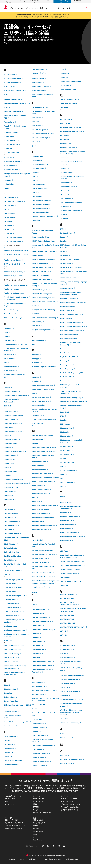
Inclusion (36, 828)
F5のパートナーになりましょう (15, 826)
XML (68, 737)
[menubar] (45, 1)
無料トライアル (10, 798)
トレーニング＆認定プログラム (43, 813)
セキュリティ (40, 73)
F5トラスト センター (39, 823)
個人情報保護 (32, 859)
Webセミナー (37, 810)
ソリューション (10, 804)
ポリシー (22, 859)
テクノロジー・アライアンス (14, 823)
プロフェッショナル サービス (70, 804)
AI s (11, 152)
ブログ (35, 834)
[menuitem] (9, 1)
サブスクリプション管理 (69, 798)
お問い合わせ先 (38, 820)
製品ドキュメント (38, 798)
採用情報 (36, 826)
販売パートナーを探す (12, 820)
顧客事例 (36, 807)
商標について (13, 859)
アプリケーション (17, 255)
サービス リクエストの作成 (69, 807)
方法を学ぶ (19, 791)
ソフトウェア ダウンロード (69, 810)
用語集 (35, 804)
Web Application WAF (72, 669)
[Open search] (86, 8)
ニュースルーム (38, 840)
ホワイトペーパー (38, 801)
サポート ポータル (67, 801)
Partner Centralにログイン (13, 828)
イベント (36, 837)
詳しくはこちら (61, 17)
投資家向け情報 (38, 831)
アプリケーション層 (16, 265)
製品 (6, 801)
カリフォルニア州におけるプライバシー (51, 859)
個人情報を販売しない (72, 859)
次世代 (41, 587)
